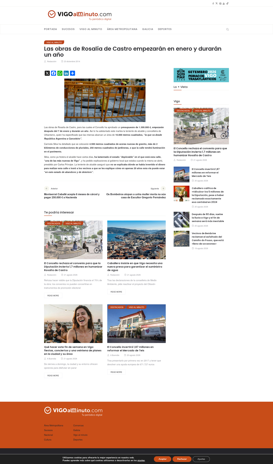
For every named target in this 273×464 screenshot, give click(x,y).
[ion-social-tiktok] (227, 3)
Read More (53, 295)
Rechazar (182, 459)
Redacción (51, 61)
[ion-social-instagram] (220, 3)
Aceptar (163, 459)
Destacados (53, 223)
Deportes (165, 29)
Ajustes (201, 459)
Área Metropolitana (122, 29)
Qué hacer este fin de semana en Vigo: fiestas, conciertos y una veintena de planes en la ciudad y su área (72, 350)
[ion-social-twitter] (216, 3)
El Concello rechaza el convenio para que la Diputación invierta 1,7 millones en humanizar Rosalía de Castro (73, 266)
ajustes (141, 460)
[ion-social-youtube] (224, 3)
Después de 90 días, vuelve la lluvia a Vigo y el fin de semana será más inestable (208, 218)
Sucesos (68, 29)
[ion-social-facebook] (213, 3)
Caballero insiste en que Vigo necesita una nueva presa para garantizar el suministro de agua (134, 266)
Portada (50, 29)
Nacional (48, 434)
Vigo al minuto (90, 29)
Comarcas (78, 425)
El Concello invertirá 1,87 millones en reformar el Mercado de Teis (130, 348)
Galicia (147, 29)
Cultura (47, 439)
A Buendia (51, 358)
